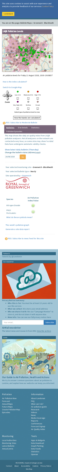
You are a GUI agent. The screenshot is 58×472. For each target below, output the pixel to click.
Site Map (29, 469)
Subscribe (49, 322)
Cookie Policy (48, 6)
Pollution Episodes (14, 131)
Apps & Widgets (38, 440)
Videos (34, 412)
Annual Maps (7, 404)
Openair (34, 454)
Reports (34, 421)
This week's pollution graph (17, 225)
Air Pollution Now (9, 398)
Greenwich (26, 175)
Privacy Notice (46, 466)
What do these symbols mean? (19, 217)
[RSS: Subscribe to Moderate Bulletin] (4, 122)
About (16, 466)
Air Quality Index (38, 429)
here (49, 317)
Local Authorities (9, 440)
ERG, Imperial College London (31, 463)
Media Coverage (38, 418)
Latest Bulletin (8, 446)
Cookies (35, 466)
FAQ (32, 401)
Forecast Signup (38, 426)
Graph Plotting (37, 446)
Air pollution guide (39, 406)
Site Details (23, 127)
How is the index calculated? (15, 81)
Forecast (6, 401)
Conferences (36, 423)
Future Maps (7, 406)
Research (35, 409)
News (33, 415)
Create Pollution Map (11, 409)
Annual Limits (7, 448)
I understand (8, 14)
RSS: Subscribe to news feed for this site (26, 238)
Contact (9, 466)
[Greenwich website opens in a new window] (18, 182)
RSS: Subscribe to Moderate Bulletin (21, 122)
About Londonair (38, 398)
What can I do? (37, 404)
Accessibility (25, 466)
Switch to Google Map (12, 87)
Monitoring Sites (9, 443)
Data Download (37, 443)
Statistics (35, 127)
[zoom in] (7, 95)
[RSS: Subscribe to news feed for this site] (6, 238)
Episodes (6, 412)
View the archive (44, 331)
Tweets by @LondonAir (12, 256)
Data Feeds (36, 448)
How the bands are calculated (27, 117)
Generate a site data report (17, 229)
